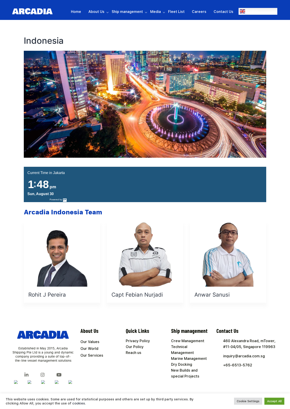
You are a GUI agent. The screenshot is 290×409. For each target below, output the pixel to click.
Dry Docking (181, 364)
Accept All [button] (274, 401)
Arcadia (32, 11)
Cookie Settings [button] (248, 401)
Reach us (133, 353)
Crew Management (187, 341)
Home (76, 12)
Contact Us (223, 12)
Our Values (89, 342)
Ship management (127, 12)
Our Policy (135, 347)
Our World (89, 348)
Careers (199, 12)
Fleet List (176, 12)
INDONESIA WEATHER (167, 182)
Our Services (91, 355)
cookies (78, 403)
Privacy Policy (138, 341)
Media (155, 12)
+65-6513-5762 (237, 365)
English (251, 11)
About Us (96, 12)
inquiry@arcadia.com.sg (244, 356)
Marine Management (189, 358)
